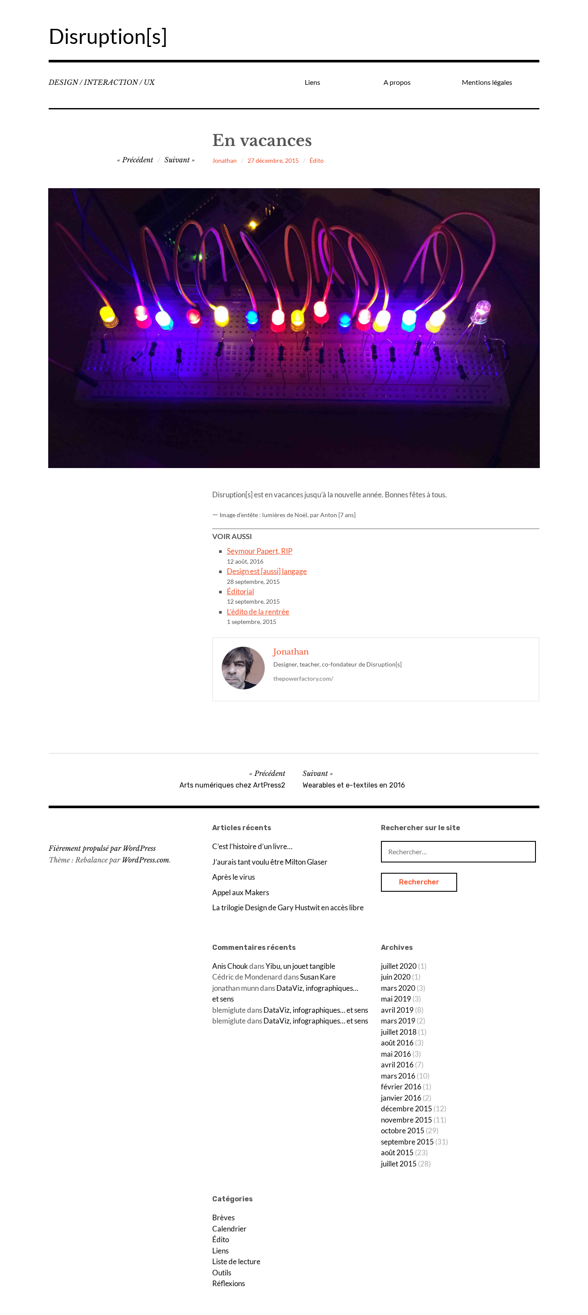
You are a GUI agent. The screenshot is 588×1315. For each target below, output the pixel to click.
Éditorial (240, 591)
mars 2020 (398, 987)
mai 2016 (396, 1053)
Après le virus (233, 876)
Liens (312, 82)
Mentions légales (487, 82)
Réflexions (228, 1283)
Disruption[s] (108, 36)
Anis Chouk (230, 966)
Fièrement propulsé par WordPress (102, 848)
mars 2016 (398, 1075)
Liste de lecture (236, 1261)
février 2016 (401, 1086)
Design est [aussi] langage (267, 571)
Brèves (223, 1217)
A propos (397, 82)
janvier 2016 (401, 1097)
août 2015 (397, 1152)
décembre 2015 (406, 1108)
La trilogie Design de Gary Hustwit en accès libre (288, 907)
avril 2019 (397, 1009)
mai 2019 (396, 998)
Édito (316, 160)
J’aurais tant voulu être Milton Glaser (270, 861)
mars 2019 (398, 1020)
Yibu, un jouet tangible (300, 966)
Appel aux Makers (240, 892)
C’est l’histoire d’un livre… (252, 846)
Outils (221, 1272)
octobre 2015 (402, 1130)
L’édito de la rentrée (258, 611)
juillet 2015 (399, 1163)
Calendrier (229, 1228)
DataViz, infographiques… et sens (315, 1009)
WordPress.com (145, 860)
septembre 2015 (407, 1141)
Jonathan (224, 160)
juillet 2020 (399, 966)
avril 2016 (397, 1064)
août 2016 (397, 1042)
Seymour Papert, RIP (259, 550)
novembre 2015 (406, 1119)
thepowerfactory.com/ (303, 678)
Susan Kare (318, 976)
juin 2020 (396, 976)
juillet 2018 (399, 1031)
